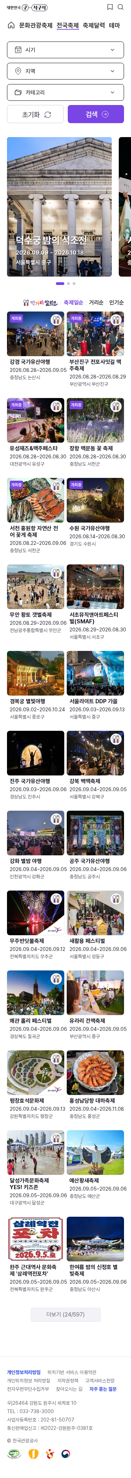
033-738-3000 (37, 1411)
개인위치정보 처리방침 (28, 1380)
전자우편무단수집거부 (28, 1389)
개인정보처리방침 (24, 1372)
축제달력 (94, 25)
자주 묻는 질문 (103, 1389)
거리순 (96, 302)
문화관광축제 (36, 25)
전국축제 (68, 25)
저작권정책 (67, 1380)
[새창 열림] (14, 1454)
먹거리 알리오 (40, 302)
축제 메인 (11, 25)
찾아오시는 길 (69, 1389)
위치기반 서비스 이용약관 (72, 1372)
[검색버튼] (120, 6)
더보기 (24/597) (65, 1314)
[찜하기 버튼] (110, 6)
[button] (60, 283)
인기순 (116, 302)
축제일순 (73, 302)
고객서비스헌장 (100, 1380)
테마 (114, 25)
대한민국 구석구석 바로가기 (27, 7)
